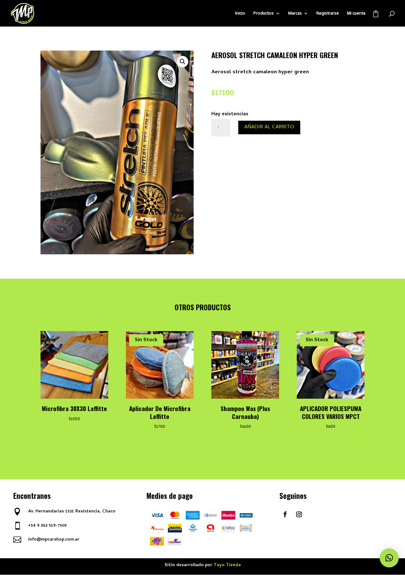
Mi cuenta (356, 13)
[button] (182, 61)
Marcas (295, 13)
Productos (263, 13)
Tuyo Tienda (227, 565)
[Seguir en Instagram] (299, 514)
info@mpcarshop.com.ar (53, 539)
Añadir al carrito (269, 127)
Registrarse (327, 13)
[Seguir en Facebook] (285, 514)
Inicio (240, 13)
